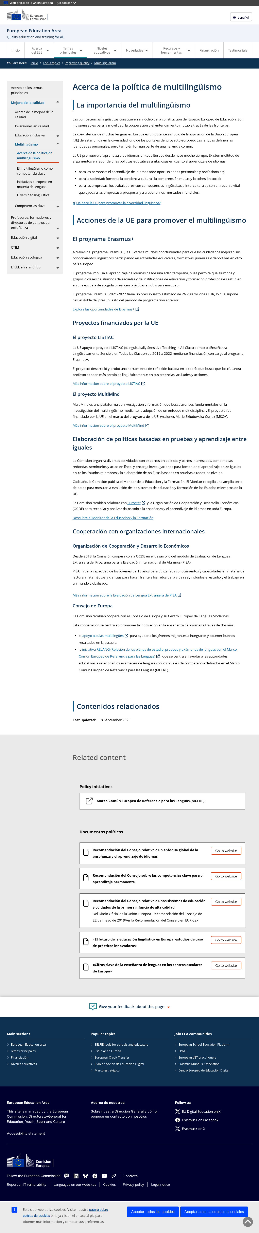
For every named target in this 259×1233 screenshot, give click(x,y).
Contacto (130, 1176)
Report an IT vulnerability (26, 1184)
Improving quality (77, 63)
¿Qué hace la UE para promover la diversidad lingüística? (116, 203)
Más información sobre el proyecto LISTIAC (106, 383)
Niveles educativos (24, 1064)
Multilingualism (105, 63)
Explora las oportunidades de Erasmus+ (104, 309)
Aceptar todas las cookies (153, 1212)
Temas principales (23, 1051)
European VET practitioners (197, 1057)
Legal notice (160, 1184)
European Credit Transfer (112, 1057)
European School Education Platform (203, 1044)
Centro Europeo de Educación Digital (203, 1070)
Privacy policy (133, 1184)
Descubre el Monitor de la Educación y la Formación (113, 517)
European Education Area (28, 1103)
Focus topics (51, 63)
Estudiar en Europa (108, 1051)
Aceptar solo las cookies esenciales (214, 1212)
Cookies (109, 1184)
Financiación (209, 50)
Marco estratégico (107, 1070)
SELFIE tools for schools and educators (121, 1044)
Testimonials (237, 50)
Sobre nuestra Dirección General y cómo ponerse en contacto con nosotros (124, 1114)
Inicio (16, 50)
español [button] (243, 17)
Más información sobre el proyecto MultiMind (108, 425)
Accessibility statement (26, 1133)
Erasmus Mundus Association (199, 1064)
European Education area (28, 1044)
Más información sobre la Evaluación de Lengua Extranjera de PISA (125, 595)
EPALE (182, 1051)
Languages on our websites (74, 1184)
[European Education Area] (30, 15)
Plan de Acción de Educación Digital (119, 1064)
